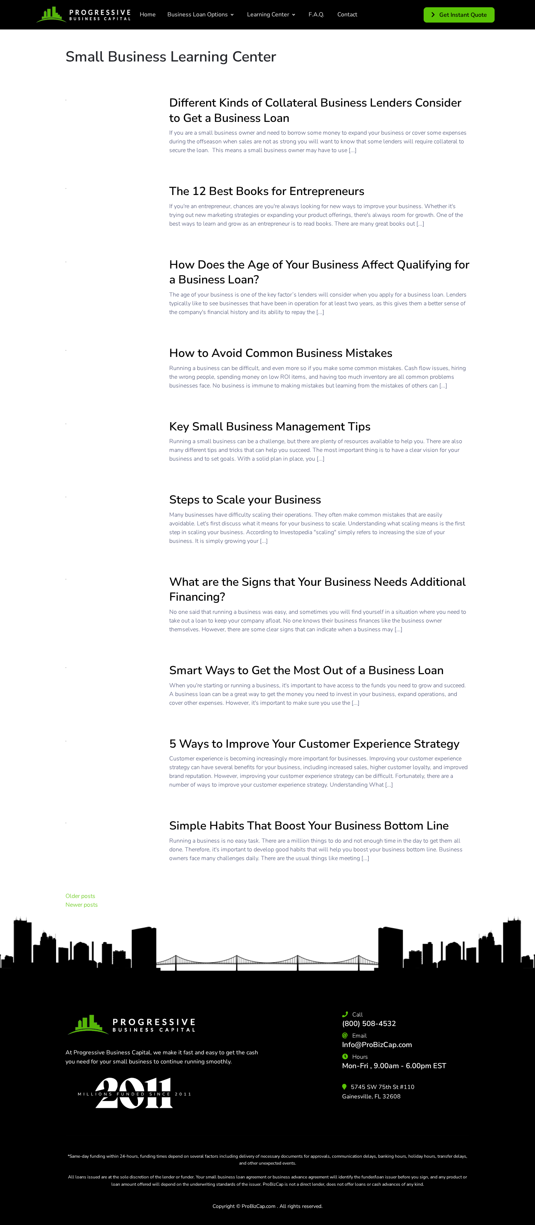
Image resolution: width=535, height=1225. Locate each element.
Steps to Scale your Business (245, 500)
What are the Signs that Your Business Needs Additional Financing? (317, 589)
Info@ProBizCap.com (377, 1045)
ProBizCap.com (259, 1206)
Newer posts (82, 905)
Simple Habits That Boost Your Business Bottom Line (309, 826)
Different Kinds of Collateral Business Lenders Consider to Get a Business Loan (315, 110)
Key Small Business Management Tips (269, 426)
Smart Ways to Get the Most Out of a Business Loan (306, 670)
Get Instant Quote (462, 15)
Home (148, 15)
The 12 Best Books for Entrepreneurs (266, 191)
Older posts (80, 896)
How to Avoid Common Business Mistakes (280, 353)
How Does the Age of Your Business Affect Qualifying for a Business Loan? (319, 272)
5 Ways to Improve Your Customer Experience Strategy (314, 744)
